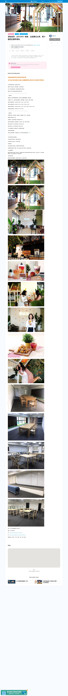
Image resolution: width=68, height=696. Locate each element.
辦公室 (17, 50)
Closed (55, 39)
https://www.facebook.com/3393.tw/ (16, 532)
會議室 (13, 50)
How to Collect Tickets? (16, 67)
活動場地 (22, 50)
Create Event (60, 1)
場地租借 (27, 50)
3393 (29, 132)
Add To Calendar (37, 45)
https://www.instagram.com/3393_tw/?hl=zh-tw (17, 534)
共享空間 (32, 50)
